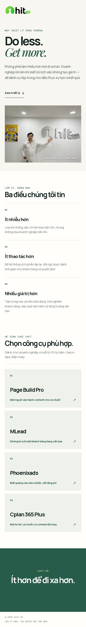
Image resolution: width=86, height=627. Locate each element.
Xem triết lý (14, 92)
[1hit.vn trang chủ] (18, 10)
